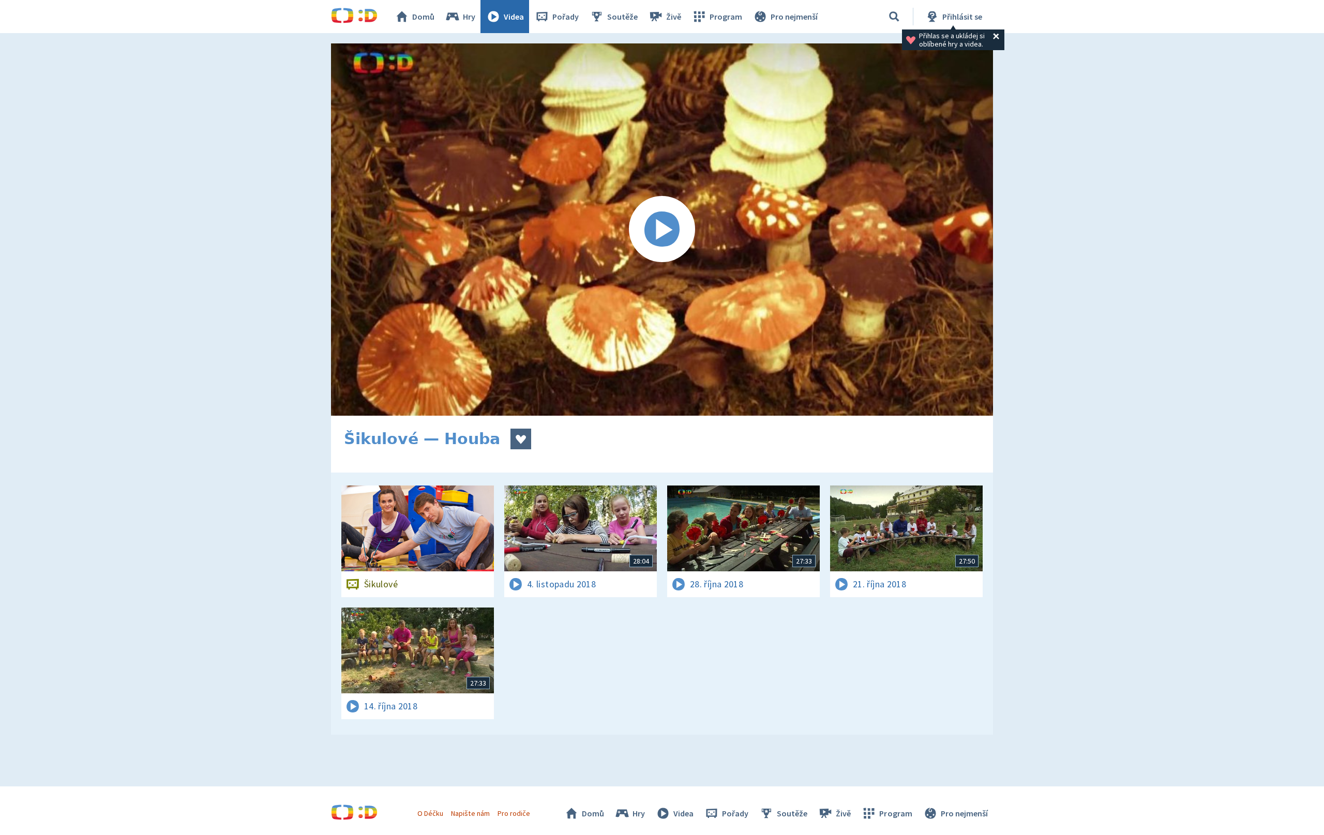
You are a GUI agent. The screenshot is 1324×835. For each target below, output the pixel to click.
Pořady (565, 16)
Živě (673, 16)
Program (726, 16)
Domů (423, 16)
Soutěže (622, 16)
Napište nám (470, 813)
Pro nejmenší (794, 16)
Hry (469, 16)
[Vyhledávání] (894, 16)
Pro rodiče (514, 813)
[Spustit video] (662, 229)
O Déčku (430, 813)
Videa (514, 16)
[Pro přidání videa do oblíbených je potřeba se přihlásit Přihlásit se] (520, 439)
